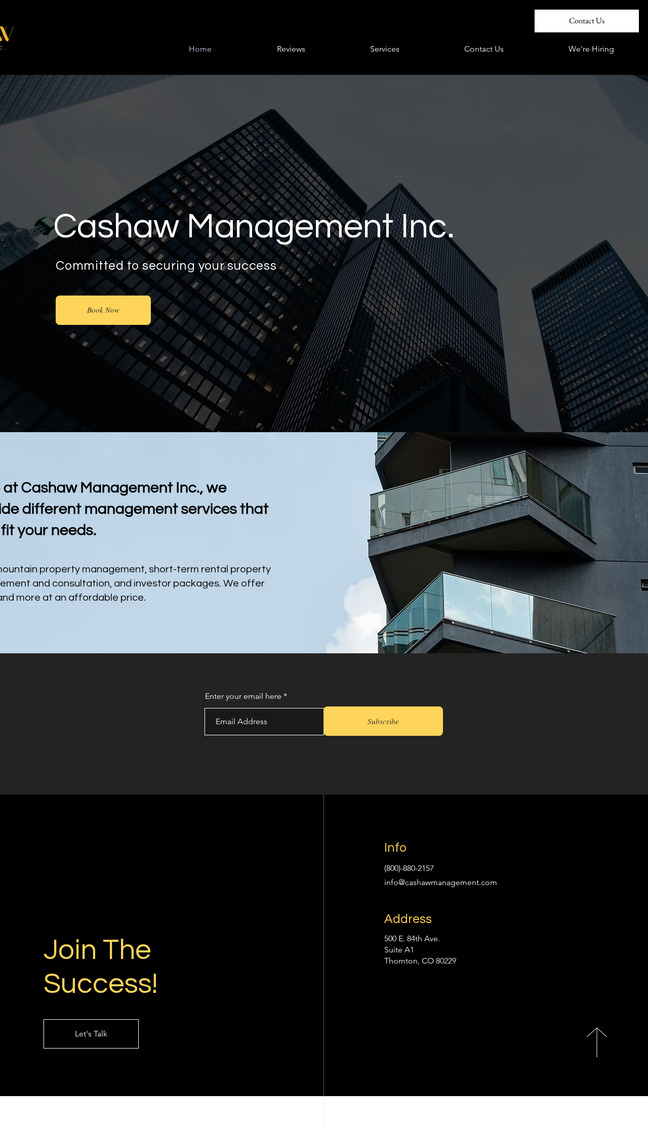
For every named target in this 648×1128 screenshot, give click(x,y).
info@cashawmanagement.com (440, 882)
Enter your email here (243, 696)
